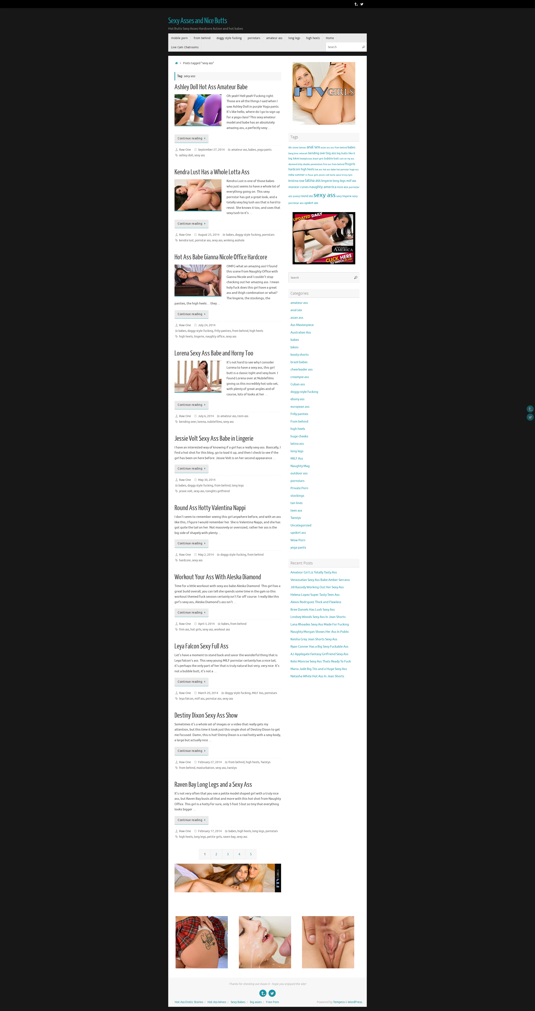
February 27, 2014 (210, 762)
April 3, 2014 (206, 624)
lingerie (199, 336)
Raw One (185, 150)
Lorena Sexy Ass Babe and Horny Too (214, 353)
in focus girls (311, 175)
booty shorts (299, 355)
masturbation (205, 768)
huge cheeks (299, 436)
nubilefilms (214, 422)
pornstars (268, 235)
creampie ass (299, 377)
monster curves (298, 187)
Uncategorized (300, 525)
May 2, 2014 (206, 554)
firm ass (184, 629)
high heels (256, 331)
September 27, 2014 (211, 150)
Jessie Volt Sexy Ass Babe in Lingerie (214, 438)
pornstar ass (203, 240)
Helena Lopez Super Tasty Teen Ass (315, 595)
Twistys (265, 762)
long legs (238, 485)
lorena (201, 422)
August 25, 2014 (208, 235)
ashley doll (186, 155)
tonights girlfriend (217, 491)
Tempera (339, 1002)
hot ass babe (329, 169)
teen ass (242, 416)
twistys (232, 768)
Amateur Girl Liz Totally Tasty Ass (313, 572)
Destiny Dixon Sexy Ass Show (206, 715)
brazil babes (299, 362)
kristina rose (296, 181)
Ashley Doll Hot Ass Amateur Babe (211, 87)
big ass (331, 153)
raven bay (229, 837)
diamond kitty (295, 164)
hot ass (318, 169)
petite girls (214, 837)
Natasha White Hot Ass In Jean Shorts (317, 676)
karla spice (335, 175)
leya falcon (186, 698)
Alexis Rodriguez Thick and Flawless (315, 602)
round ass (307, 196)
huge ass (354, 169)
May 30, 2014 (206, 480)
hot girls (195, 629)
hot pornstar (342, 169)
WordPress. (355, 1002)
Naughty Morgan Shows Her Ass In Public (319, 632)
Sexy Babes (238, 1002)
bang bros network (298, 153)
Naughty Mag (300, 466)
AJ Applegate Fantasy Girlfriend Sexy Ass (319, 654)
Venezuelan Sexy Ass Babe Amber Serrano (320, 580)
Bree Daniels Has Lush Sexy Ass (312, 610)
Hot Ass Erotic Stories (189, 1002)
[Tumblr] (356, 4)
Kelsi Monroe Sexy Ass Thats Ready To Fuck (320, 661)
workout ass (222, 629)
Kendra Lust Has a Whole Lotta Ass (212, 172)
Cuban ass (297, 384)
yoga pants (264, 150)
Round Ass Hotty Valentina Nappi (210, 508)
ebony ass (297, 399)
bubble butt (331, 158)
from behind (240, 331)
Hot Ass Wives (217, 1002)
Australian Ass (300, 333)
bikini (296, 158)
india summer (296, 175)
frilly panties (222, 331)
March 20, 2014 (208, 693)
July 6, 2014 (206, 416)
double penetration (312, 164)
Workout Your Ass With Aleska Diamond (218, 577)
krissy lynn (347, 175)
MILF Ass (257, 693)
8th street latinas (297, 147)
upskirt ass (311, 203)
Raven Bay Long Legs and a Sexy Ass (213, 784)
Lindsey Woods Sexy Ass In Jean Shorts (318, 617)
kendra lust (186, 240)
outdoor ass (299, 473)
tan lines (296, 503)
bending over (187, 422)
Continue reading (190, 138)
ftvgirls (350, 164)
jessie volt (185, 491)
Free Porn (272, 1002)
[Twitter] (362, 4)
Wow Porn (297, 540)
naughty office (215, 336)
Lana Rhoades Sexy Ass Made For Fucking (319, 624)
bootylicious (306, 158)
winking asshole (234, 240)
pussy (296, 196)
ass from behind (339, 147)
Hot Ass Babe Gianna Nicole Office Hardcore (221, 257)
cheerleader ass (301, 370)
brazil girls (318, 158)
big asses (256, 1002)
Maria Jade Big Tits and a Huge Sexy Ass (318, 669)
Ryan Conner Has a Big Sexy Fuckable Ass (319, 647)
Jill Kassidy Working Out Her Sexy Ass (317, 587)
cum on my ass (346, 158)
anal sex (313, 147)
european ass (300, 407)
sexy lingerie (344, 196)
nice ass (342, 187)
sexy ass (199, 155)
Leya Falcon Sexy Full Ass (201, 646)
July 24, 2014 (206, 325)
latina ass (313, 180)
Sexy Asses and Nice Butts (197, 21)
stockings (297, 496)
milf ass (199, 698)
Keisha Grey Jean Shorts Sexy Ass (313, 639)
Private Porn (299, 488)
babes (252, 150)
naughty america (322, 187)
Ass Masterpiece (302, 325)
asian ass (325, 147)
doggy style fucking (248, 235)
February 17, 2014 (210, 831)
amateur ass (239, 150)
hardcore (185, 560)
